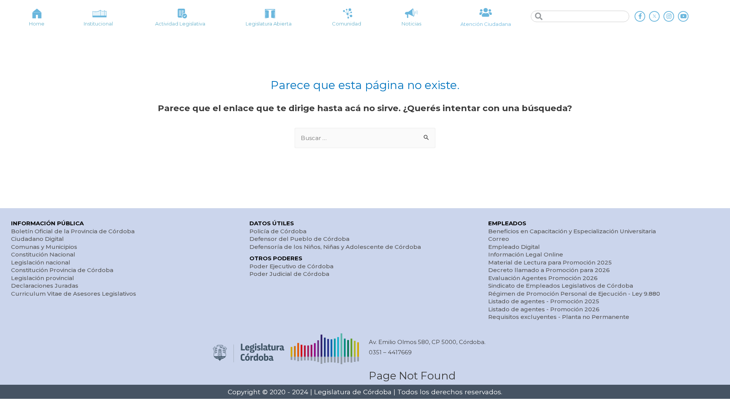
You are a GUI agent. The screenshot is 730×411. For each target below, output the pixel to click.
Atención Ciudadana (485, 24)
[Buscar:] (365, 138)
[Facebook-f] (640, 16)
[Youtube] (683, 16)
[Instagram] (668, 16)
